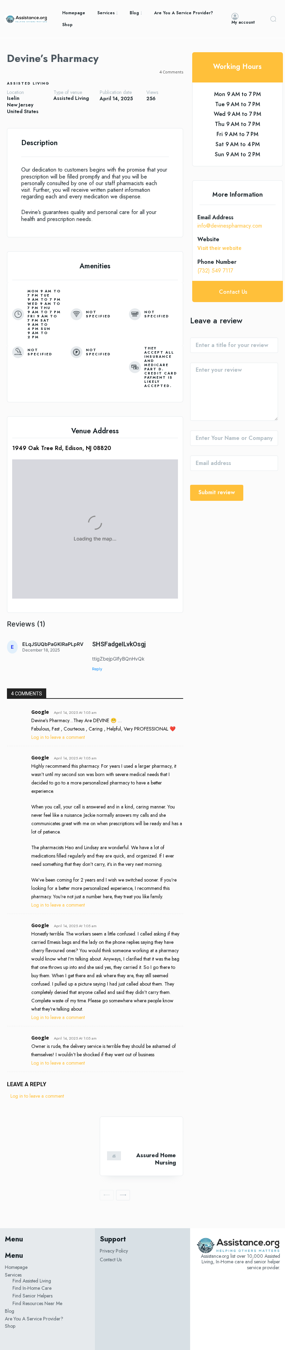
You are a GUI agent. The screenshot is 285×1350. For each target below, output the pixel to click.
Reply (97, 668)
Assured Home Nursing (156, 1159)
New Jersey (20, 105)
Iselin (13, 98)
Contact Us (111, 1259)
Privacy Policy (114, 1250)
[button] (273, 19)
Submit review (216, 492)
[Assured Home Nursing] (141, 1134)
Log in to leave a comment (58, 737)
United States (23, 112)
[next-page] (123, 1195)
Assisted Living (28, 83)
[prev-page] (107, 1195)
